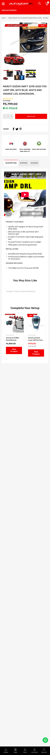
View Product (14, 350)
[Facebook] (13, 129)
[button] (8, 99)
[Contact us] (45, 740)
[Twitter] (17, 129)
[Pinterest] (20, 129)
